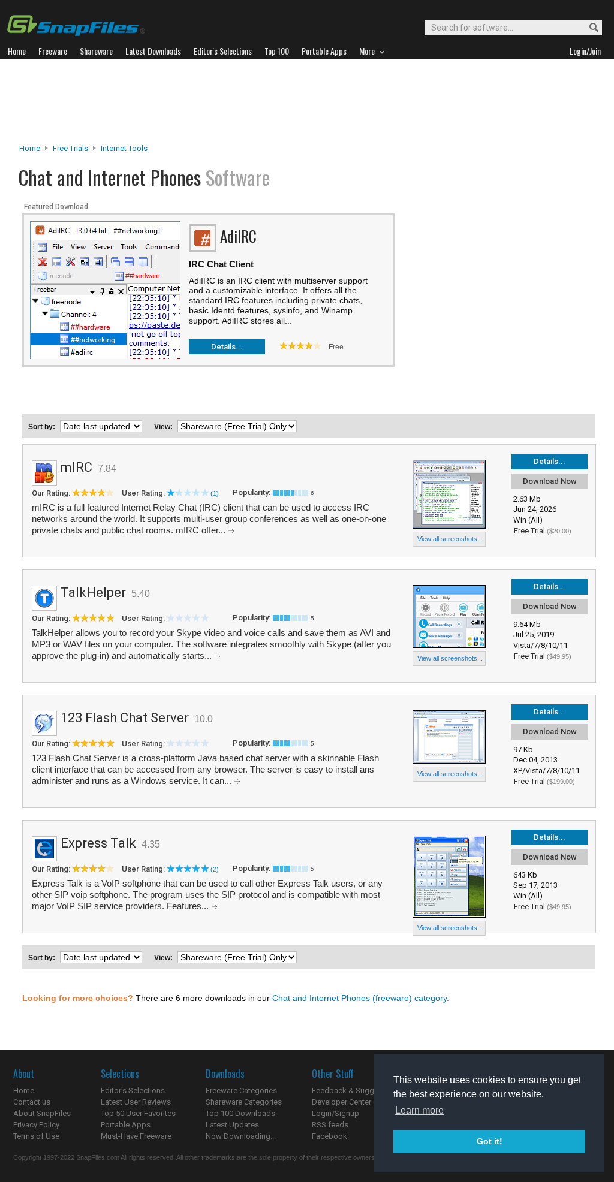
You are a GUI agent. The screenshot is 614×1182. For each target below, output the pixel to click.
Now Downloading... (241, 1136)
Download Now (550, 481)
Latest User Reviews (136, 1101)
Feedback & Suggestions (356, 1090)
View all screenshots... (450, 538)
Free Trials (70, 148)
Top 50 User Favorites (138, 1113)
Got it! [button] (489, 1141)
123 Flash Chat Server (125, 717)
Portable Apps (126, 1124)
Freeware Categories (241, 1090)
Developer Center (341, 1101)
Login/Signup (335, 1113)
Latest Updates (232, 1124)
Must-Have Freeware (136, 1136)
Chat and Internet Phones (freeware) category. (360, 998)
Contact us (31, 1101)
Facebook (329, 1136)
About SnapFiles (42, 1113)
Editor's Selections (133, 1090)
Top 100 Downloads (240, 1113)
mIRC (76, 467)
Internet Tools (124, 148)
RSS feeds (330, 1124)
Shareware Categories (244, 1101)
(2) (214, 869)
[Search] (588, 28)
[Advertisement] (307, 101)
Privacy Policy (36, 1124)
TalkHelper (93, 592)
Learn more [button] (419, 1110)
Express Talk (98, 843)
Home (29, 148)
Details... (227, 346)
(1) (214, 493)
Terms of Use (36, 1136)
